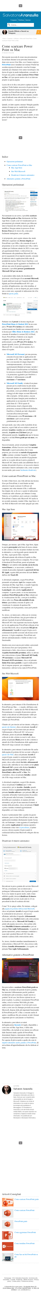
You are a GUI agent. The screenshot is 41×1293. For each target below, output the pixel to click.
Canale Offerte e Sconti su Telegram (18, 32)
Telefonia (21, 20)
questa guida (13, 293)
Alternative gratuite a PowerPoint (18, 178)
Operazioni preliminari (15, 161)
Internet (28, 20)
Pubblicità (19, 1279)
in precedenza (24, 827)
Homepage (7, 1278)
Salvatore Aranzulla (8, 52)
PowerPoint (6, 64)
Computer (13, 20)
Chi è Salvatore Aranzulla (20, 1278)
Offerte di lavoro (28, 1279)
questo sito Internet (9, 727)
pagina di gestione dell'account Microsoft (19, 908)
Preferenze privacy (27, 1281)
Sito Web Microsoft (18, 171)
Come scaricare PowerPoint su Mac (19, 165)
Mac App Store (16, 167)
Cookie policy (16, 1281)
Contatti (12, 1279)
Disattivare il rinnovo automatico (22, 175)
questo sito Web (7, 754)
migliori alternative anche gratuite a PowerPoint (19, 1042)
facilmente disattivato (28, 470)
